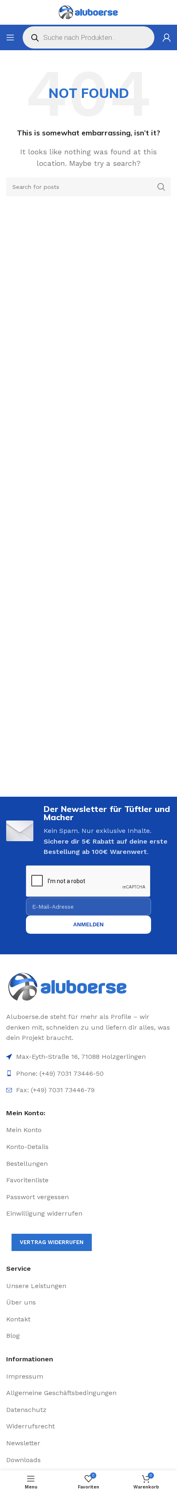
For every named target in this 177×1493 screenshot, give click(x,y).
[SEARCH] (161, 186)
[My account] (166, 37)
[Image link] (88, 987)
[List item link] (88, 1130)
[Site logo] (88, 12)
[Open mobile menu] (10, 37)
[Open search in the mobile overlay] (88, 37)
